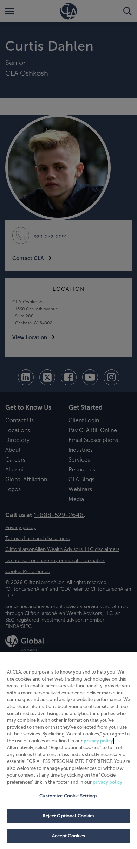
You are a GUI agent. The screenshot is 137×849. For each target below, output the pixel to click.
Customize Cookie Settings (68, 795)
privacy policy (98, 741)
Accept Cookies (68, 835)
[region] (68, 750)
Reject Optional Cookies (69, 815)
